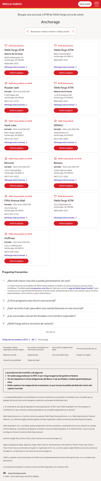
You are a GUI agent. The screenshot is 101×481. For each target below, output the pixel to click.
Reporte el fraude (9, 355)
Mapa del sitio (33, 355)
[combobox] (50, 31)
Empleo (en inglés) (84, 355)
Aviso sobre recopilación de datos (62, 348)
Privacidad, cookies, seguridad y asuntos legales (13, 348)
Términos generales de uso (87, 348)
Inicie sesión (84, 4)
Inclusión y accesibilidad (12, 360)
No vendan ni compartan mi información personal (38, 348)
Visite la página (16, 72)
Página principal (33, 360)
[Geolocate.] (27, 31)
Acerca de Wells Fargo (60, 355)
